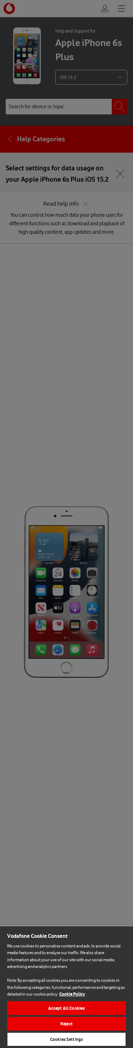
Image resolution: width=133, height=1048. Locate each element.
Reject (66, 1023)
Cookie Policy (72, 994)
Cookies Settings (66, 1039)
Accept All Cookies (66, 1008)
